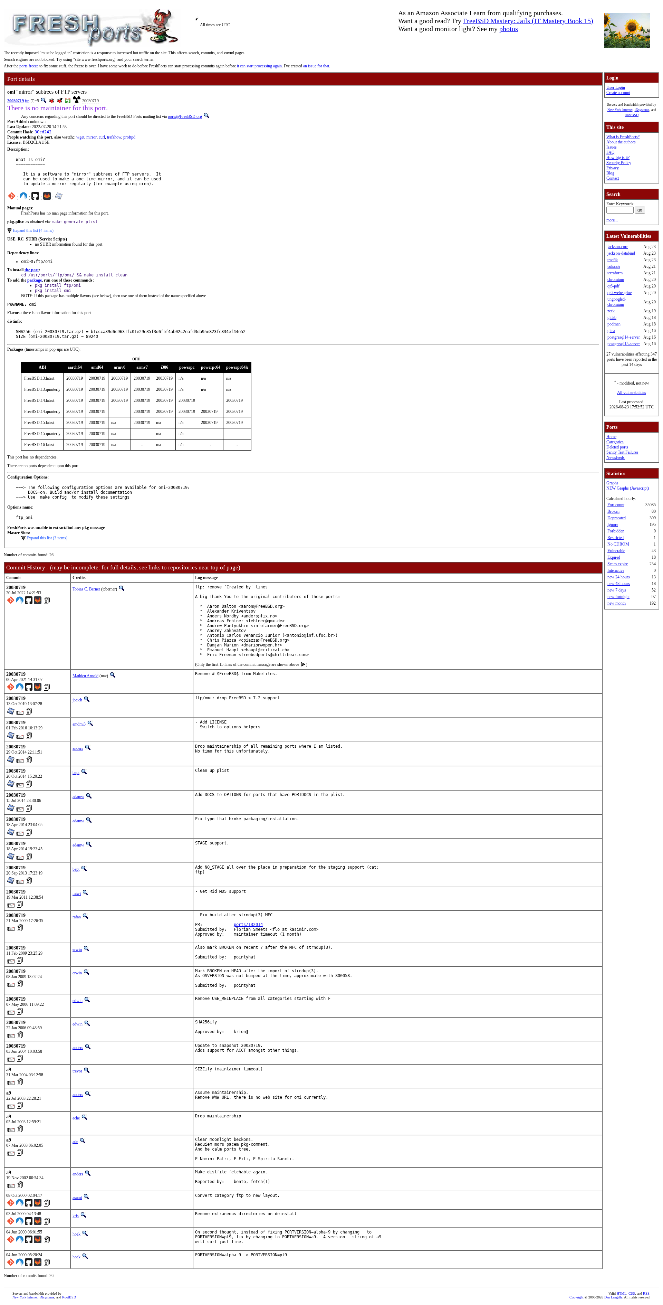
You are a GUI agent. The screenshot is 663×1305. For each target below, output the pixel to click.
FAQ (610, 152)
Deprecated (616, 518)
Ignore (612, 524)
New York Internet (620, 110)
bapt (76, 772)
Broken (613, 511)
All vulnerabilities (631, 392)
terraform (615, 273)
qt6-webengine (619, 292)
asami (77, 1197)
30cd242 (43, 132)
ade (75, 1141)
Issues (611, 147)
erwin (77, 949)
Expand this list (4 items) (33, 230)
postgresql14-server (623, 337)
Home (611, 436)
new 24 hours (618, 577)
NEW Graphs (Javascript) (627, 488)
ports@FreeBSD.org (185, 116)
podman (614, 324)
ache (76, 1118)
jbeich (77, 700)
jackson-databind (621, 253)
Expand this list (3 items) (47, 538)
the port (32, 269)
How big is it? (618, 157)
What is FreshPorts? (623, 136)
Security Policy (618, 162)
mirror (91, 137)
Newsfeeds (615, 457)
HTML (621, 1293)
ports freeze (28, 66)
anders (78, 748)
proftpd (129, 137)
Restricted (615, 537)
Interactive (615, 570)
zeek (611, 311)
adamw (78, 796)
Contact (612, 178)
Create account (618, 92)
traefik (612, 259)
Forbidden (615, 531)
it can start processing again (259, 66)
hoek (76, 1234)
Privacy (612, 168)
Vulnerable (616, 550)
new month (616, 603)
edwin (78, 1000)
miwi (77, 893)
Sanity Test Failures (622, 452)
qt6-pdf (613, 286)
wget (80, 137)
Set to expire (617, 563)
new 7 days (616, 590)
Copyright (576, 1297)
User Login (615, 87)
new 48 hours (618, 583)
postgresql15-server (623, 343)
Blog (610, 173)
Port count (615, 504)
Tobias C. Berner (86, 589)
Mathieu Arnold (85, 675)
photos (508, 28)
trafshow (114, 137)
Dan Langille (613, 1297)
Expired (613, 557)
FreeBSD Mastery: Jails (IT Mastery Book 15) (528, 21)
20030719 (15, 100)
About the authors (621, 142)
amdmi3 (79, 724)
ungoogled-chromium (616, 302)
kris (76, 1215)
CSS (631, 1293)
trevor (77, 1071)
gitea (611, 330)
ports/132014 (248, 924)
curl (102, 137)
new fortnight (618, 596)
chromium (615, 279)
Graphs (612, 483)
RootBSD (631, 115)
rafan (77, 917)
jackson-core (617, 246)
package (34, 280)
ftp (27, 100)
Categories (615, 441)
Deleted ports (617, 447)
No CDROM (618, 544)
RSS (646, 1293)
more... (612, 220)
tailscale (613, 266)
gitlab (611, 317)
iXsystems (642, 110)
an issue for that (316, 66)
